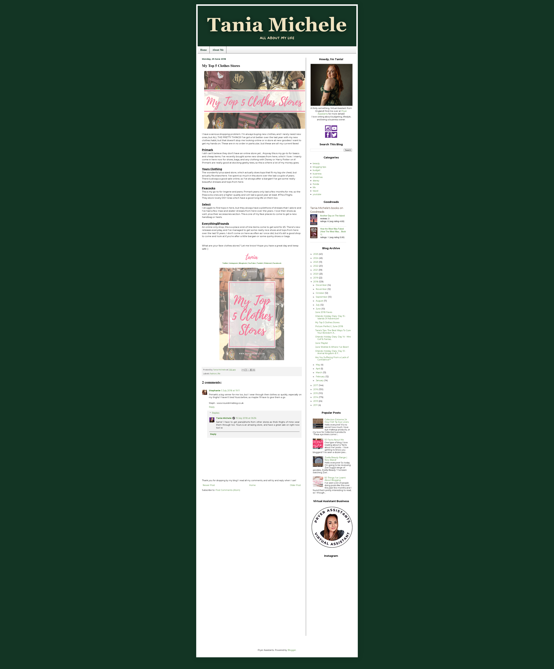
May (318, 364)
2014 (316, 397)
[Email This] (243, 369)
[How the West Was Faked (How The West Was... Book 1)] (315, 233)
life (219, 374)
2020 (316, 274)
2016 (316, 389)
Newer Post (209, 485)
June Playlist (321, 343)
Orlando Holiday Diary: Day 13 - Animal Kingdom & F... (330, 352)
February (320, 376)
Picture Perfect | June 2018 (329, 326)
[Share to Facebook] (251, 369)
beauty (316, 163)
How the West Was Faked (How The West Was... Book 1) (333, 231)
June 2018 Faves (323, 312)
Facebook (277, 263)
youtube (317, 194)
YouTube (252, 263)
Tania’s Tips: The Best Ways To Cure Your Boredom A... (333, 331)
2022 (316, 266)
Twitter (225, 263)
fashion (213, 374)
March (319, 372)
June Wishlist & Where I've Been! (332, 347)
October (320, 293)
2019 (316, 277)
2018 (316, 281)
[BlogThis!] (245, 369)
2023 (316, 262)
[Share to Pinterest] (253, 369)
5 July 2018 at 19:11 (230, 390)
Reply (212, 407)
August (320, 301)
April (318, 368)
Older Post (295, 485)
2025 (316, 254)
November (321, 289)
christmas (318, 177)
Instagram (233, 263)
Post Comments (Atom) (228, 490)
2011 (315, 405)
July (318, 305)
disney (316, 180)
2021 (316, 270)
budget (316, 170)
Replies (215, 413)
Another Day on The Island (332, 215)
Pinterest (268, 263)
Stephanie (214, 390)
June (318, 308)
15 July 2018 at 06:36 (246, 418)
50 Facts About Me (334, 439)
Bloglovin (243, 263)
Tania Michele (224, 418)
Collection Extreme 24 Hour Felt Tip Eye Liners (337, 420)
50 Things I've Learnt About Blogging (335, 478)
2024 (316, 258)
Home (203, 50)
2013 (316, 401)
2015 (315, 393)
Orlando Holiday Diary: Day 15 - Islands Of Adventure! (330, 317)
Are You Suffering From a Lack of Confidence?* (332, 358)
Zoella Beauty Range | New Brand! (336, 458)
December (321, 285)
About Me (218, 50)
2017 (316, 385)
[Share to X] (248, 369)
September (322, 297)
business (317, 173)
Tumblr (260, 263)
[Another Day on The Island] (315, 220)
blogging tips (319, 167)
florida (316, 184)
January (320, 380)
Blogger (292, 650)
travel (315, 191)
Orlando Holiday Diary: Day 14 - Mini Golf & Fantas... (333, 337)
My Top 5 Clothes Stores (327, 322)
